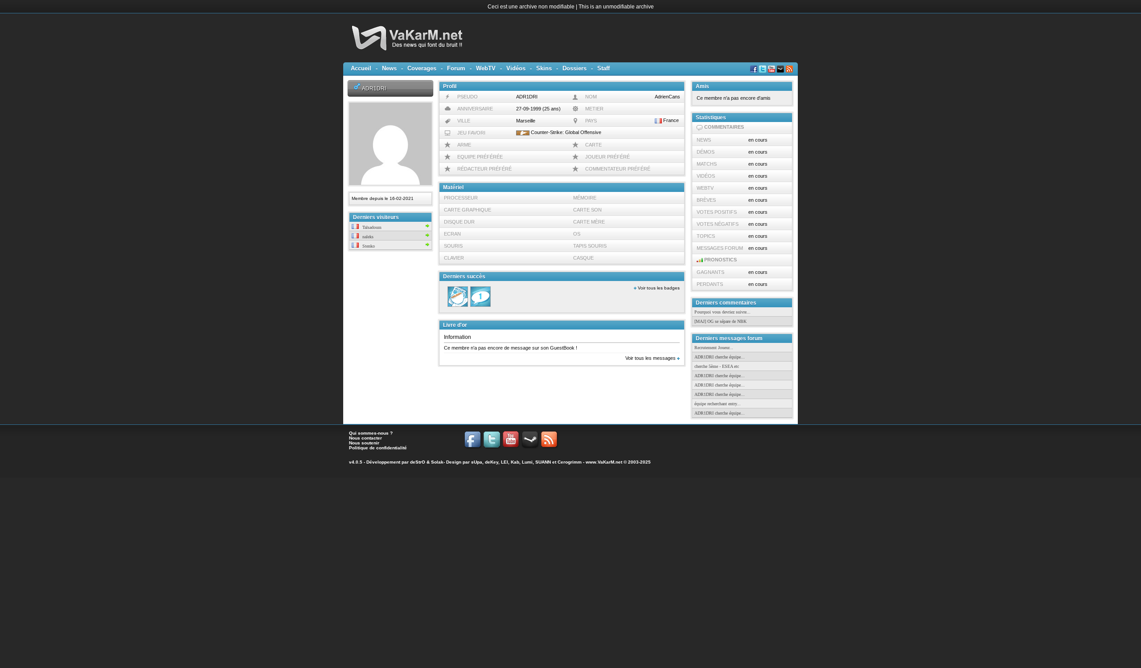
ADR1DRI (374, 88)
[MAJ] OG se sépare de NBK (720, 321)
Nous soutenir (364, 442)
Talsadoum (371, 227)
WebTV (486, 68)
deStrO (417, 462)
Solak (437, 462)
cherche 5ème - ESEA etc (716, 366)
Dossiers (574, 68)
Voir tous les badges (658, 287)
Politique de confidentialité (378, 447)
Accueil (361, 68)
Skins (544, 68)
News (389, 68)
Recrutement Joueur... (713, 347)
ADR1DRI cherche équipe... (719, 356)
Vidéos (515, 68)
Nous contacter (365, 438)
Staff (603, 68)
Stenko (368, 246)
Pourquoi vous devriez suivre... (722, 312)
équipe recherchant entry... (717, 403)
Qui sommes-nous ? (371, 433)
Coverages (421, 68)
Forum (456, 68)
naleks (367, 236)
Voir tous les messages (651, 358)
